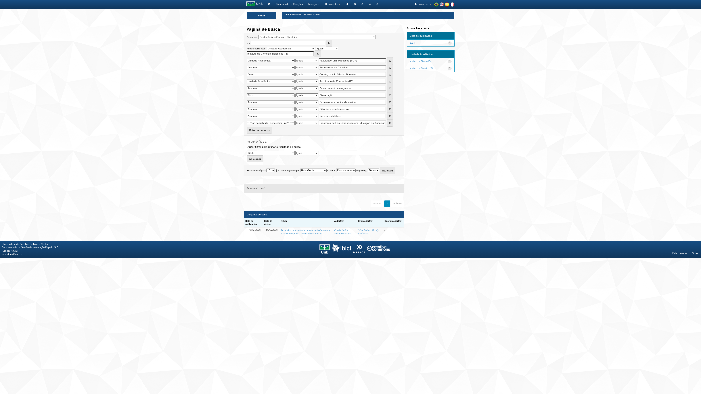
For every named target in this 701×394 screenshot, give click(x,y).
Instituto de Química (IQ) (421, 68)
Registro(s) (361, 170)
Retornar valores (259, 130)
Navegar (313, 4)
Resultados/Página (256, 170)
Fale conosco (679, 253)
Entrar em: (423, 4)
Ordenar (331, 170)
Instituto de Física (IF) (420, 61)
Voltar (261, 15)
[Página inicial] (269, 4)
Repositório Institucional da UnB (302, 15)
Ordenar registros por (289, 170)
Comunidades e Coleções (289, 4)
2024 (412, 43)
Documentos (331, 4)
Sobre (695, 253)
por (248, 43)
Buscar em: (252, 37)
